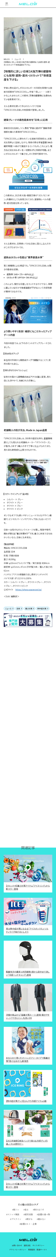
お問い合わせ (17, 1245)
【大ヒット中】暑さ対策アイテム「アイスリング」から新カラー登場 (28, 887)
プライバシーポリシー (17, 1249)
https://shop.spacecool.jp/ (28, 589)
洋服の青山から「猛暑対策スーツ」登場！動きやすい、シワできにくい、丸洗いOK (28, 1016)
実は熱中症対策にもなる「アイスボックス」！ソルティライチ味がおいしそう (27, 930)
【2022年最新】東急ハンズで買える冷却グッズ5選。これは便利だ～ (27, 1142)
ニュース (8, 608)
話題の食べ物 (44, 1214)
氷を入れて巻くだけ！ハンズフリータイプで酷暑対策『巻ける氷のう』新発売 (28, 1059)
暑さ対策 (28, 608)
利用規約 (31, 1249)
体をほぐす (39, 1209)
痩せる (30, 1219)
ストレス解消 (13, 1214)
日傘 (18, 608)
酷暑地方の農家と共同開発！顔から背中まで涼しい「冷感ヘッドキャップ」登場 (28, 973)
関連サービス (42, 1249)
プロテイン (16, 1219)
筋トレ (16, 1209)
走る (27, 1209)
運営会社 (27, 1245)
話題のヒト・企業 (28, 1223)
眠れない (42, 1219)
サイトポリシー (38, 1245)
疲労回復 (29, 1214)
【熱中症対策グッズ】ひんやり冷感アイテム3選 (26, 1100)
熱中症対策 (41, 608)
